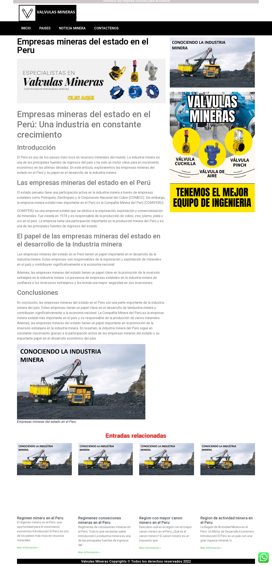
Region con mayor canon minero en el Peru (160, 520)
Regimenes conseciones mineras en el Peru (99, 520)
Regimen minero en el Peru (40, 518)
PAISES (45, 28)
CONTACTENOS (106, 28)
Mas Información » (28, 547)
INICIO (26, 28)
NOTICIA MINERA (72, 28)
